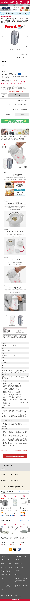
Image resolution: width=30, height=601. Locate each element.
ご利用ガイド (4, 589)
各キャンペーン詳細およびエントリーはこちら (13, 83)
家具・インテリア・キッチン (15, 5)
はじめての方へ (19, 567)
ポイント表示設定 (5, 586)
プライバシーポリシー (20, 574)
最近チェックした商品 (6, 563)
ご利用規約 (17, 571)
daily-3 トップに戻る (22, 100)
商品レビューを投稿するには (20, 109)
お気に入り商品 (5, 559)
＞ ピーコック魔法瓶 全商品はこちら (15, 456)
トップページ (4, 5)
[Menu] (2, 2)
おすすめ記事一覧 (5, 574)
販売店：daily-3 (24, 54)
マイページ (4, 582)
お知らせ (17, 559)
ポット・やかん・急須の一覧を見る (18, 104)
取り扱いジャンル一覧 (6, 567)
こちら (19, 595)
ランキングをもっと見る (24, 491)
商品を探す (4, 556)
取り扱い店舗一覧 (5, 571)
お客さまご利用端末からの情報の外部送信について (21, 580)
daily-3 (3, 469)
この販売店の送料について (21, 57)
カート (2, 578)
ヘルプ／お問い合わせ (20, 556)
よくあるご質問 (19, 563)
